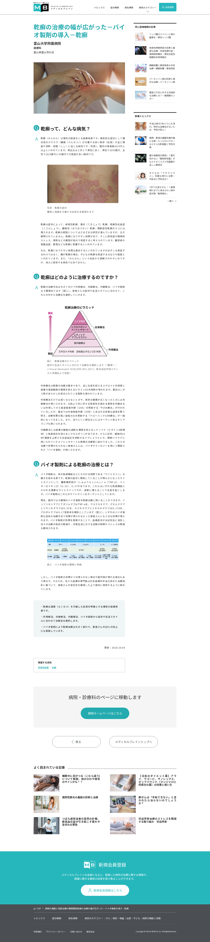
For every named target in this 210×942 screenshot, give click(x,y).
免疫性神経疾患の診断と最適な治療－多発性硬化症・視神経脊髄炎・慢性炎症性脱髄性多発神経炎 (162, 52)
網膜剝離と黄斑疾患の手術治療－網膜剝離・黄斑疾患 (162, 67)
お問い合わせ (76, 931)
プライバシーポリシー (56, 931)
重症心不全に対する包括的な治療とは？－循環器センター (162, 95)
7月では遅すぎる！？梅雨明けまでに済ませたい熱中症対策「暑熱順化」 (162, 190)
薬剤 (75, 908)
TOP (38, 908)
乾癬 (54, 667)
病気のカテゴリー (147, 7)
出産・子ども (133, 918)
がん (108, 918)
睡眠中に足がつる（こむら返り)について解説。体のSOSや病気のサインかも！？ (81, 778)
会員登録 (169, 7)
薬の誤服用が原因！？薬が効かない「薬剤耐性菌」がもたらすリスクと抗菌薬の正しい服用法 (162, 160)
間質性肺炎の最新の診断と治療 (80, 797)
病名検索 (129, 7)
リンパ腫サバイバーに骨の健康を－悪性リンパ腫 (162, 36)
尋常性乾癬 (43, 667)
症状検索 (114, 7)
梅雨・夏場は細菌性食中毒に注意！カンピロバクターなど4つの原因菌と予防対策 (162, 142)
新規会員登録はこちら (108, 890)
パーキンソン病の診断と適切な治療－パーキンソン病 (162, 80)
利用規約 (38, 931)
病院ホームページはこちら (105, 713)
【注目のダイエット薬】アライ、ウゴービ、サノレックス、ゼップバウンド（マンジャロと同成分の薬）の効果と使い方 (157, 780)
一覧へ (170, 200)
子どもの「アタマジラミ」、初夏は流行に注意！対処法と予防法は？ (162, 176)
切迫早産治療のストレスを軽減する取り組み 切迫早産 (157, 820)
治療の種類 (67, 908)
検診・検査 (118, 918)
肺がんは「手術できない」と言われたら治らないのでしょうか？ (157, 800)
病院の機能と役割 (53, 908)
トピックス (99, 7)
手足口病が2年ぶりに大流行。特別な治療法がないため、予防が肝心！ (162, 126)
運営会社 (90, 931)
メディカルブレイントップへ (133, 742)
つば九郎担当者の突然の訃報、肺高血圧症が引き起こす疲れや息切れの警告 (81, 821)
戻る (78, 742)
